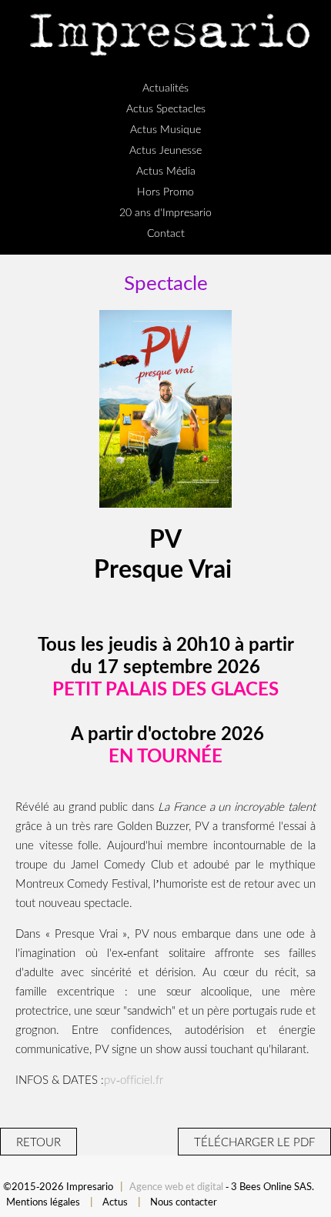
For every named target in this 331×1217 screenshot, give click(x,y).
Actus (115, 1201)
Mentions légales (43, 1201)
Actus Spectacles (166, 108)
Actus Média (166, 170)
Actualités (165, 87)
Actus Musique (165, 128)
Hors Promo (165, 191)
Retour (38, 1142)
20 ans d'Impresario (165, 211)
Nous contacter (183, 1201)
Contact (166, 232)
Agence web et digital (176, 1186)
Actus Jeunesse (165, 149)
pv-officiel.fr (133, 1079)
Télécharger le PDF (254, 1142)
